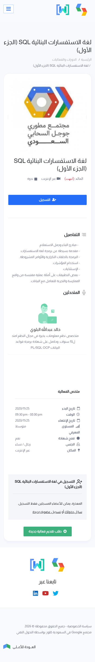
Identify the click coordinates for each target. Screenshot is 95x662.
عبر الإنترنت (49, 178)
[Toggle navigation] (8, 9)
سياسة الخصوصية (79, 626)
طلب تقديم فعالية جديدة (45, 531)
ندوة (30, 178)
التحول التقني (24, 632)
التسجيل (45, 200)
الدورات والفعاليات (65, 59)
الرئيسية (86, 59)
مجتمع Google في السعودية (72, 632)
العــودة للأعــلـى (24, 647)
